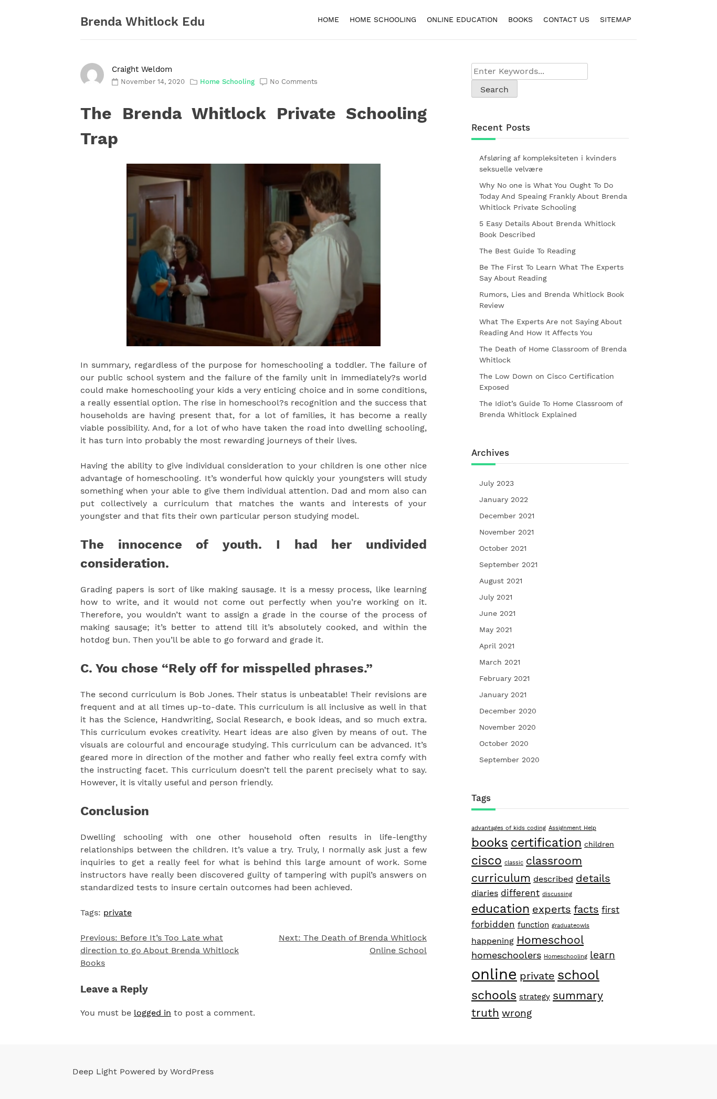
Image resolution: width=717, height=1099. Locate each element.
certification (546, 843)
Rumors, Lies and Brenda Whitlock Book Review (551, 300)
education (500, 908)
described (553, 879)
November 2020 (507, 727)
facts (586, 909)
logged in (152, 1013)
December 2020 (507, 711)
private (117, 912)
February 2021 (504, 678)
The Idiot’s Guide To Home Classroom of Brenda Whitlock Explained (551, 409)
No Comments (294, 82)
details (593, 878)
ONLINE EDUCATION (462, 19)
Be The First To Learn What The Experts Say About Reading (551, 272)
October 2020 (504, 743)
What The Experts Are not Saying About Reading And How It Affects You (550, 327)
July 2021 (495, 597)
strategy (534, 996)
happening (492, 941)
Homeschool (550, 939)
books (489, 842)
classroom (554, 861)
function (533, 925)
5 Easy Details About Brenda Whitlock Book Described (547, 229)
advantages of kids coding (508, 828)
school (578, 975)
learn (602, 955)
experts (551, 909)
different (520, 893)
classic (513, 862)
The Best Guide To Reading (527, 251)
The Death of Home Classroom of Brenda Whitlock (553, 354)
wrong (517, 1013)
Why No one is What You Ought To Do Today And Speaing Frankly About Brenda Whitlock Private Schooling (553, 196)
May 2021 (495, 629)
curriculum (501, 878)
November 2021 (506, 532)
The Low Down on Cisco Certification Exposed (546, 381)
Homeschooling (565, 956)
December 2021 (506, 515)
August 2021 (500, 581)
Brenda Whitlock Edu (142, 22)
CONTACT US (566, 19)
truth (485, 1012)
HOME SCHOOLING (383, 19)
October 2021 (502, 548)
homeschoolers (506, 955)
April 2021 (496, 646)
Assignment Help (572, 828)
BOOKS (520, 19)
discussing (557, 894)
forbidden (493, 924)
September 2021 (508, 564)
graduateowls (570, 925)
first (610, 909)
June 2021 (497, 613)
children (599, 844)
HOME (328, 19)
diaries (484, 893)
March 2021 (499, 662)
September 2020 (509, 759)
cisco (486, 860)
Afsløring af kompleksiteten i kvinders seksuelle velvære (547, 163)
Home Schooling (227, 82)
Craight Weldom (142, 69)
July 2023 (496, 483)
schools (493, 995)
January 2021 (502, 694)
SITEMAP (615, 19)
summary (578, 995)
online (494, 974)
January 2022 (503, 499)
